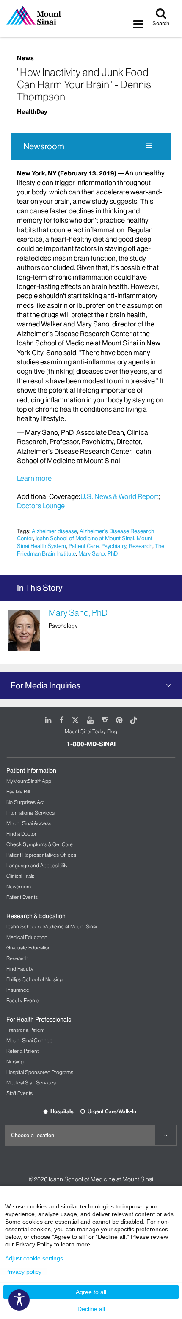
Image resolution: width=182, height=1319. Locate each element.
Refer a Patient (22, 1051)
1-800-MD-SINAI (91, 744)
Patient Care (84, 545)
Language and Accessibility (37, 865)
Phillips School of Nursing (34, 979)
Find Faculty (19, 969)
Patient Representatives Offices (41, 855)
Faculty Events (22, 1000)
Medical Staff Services (31, 1082)
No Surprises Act (25, 802)
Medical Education (26, 937)
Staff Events (19, 1093)
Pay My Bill (18, 791)
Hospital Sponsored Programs (39, 1072)
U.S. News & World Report (119, 496)
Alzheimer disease (54, 531)
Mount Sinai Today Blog (91, 731)
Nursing (15, 1061)
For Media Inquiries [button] (45, 685)
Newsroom (43, 146)
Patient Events (22, 897)
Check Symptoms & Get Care (39, 844)
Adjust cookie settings (34, 1258)
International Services (30, 812)
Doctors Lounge (41, 506)
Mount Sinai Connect (30, 1040)
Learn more (34, 478)
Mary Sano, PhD (98, 553)
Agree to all (91, 1292)
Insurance (17, 990)
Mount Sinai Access (28, 823)
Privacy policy (23, 1271)
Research (140, 545)
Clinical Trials (20, 876)
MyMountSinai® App (28, 781)
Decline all (91, 1309)
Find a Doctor (21, 834)
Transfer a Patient (25, 1030)
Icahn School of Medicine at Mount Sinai (85, 538)
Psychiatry (113, 545)
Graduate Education (28, 947)
